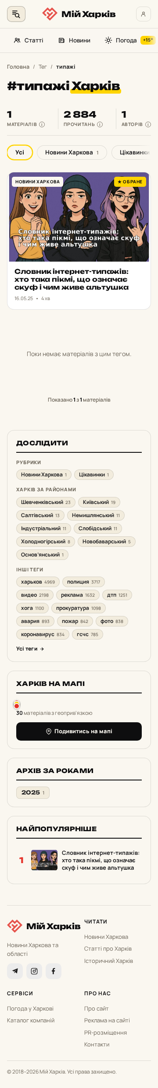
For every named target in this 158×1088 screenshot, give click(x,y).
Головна (18, 66)
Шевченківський (46, 502)
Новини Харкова (72, 152)
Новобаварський (107, 541)
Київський (99, 502)
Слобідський (98, 528)
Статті (34, 40)
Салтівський (40, 515)
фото (112, 621)
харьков (38, 581)
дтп (117, 594)
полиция (83, 581)
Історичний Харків (108, 961)
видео (35, 594)
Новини (79, 40)
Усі (19, 152)
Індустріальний (43, 528)
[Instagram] (34, 971)
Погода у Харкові (30, 1008)
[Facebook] (53, 971)
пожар (75, 621)
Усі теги (26, 648)
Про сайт (96, 1008)
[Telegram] (15, 971)
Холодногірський (45, 541)
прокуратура (78, 608)
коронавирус (43, 634)
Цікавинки (94, 474)
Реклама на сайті (107, 1020)
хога (32, 608)
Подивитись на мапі (83, 731)
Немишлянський (96, 515)
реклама (78, 594)
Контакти (96, 1044)
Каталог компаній (30, 1020)
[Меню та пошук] (16, 14)
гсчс (87, 634)
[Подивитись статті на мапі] (16, 704)
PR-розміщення (105, 1032)
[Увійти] (143, 14)
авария (35, 621)
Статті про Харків (108, 948)
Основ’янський (42, 554)
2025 (33, 792)
